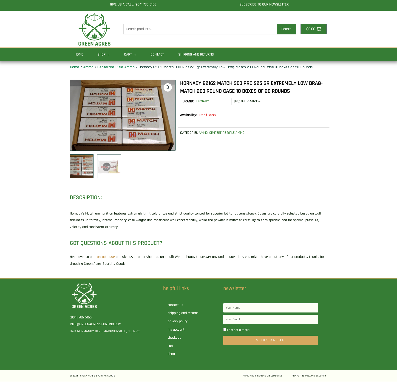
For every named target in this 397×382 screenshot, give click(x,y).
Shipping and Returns (196, 54)
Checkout (174, 337)
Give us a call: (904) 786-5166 (133, 4)
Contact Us (175, 305)
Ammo (88, 67)
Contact (157, 54)
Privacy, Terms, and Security (309, 375)
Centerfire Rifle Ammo (116, 67)
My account (176, 329)
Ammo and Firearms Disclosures (262, 375)
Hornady (202, 101)
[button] (168, 87)
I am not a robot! (238, 330)
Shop (101, 54)
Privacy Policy (177, 321)
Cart (128, 54)
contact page (105, 256)
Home (79, 54)
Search (286, 29)
